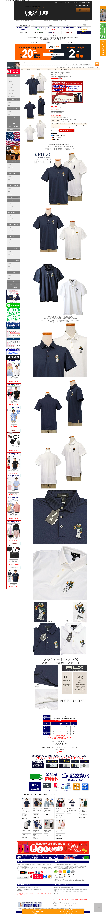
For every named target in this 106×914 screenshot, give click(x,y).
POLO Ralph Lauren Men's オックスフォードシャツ (13, 514)
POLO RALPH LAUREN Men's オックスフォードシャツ (13, 492)
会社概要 (18, 20)
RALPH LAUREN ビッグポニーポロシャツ (13, 470)
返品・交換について (61, 908)
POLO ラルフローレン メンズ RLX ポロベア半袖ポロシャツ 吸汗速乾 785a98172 (83, 811)
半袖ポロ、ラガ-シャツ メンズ (43, 69)
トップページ (23, 69)
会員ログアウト (47, 20)
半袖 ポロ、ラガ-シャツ (31, 69)
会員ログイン (40, 20)
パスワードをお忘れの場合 (85, 64)
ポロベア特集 (11, 90)
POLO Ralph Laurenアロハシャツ (14, 424)
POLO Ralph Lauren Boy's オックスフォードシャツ (13, 377)
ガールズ (10, 87)
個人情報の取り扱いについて (78, 67)
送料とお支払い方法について (63, 67)
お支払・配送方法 (25, 20)
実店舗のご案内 (62, 20)
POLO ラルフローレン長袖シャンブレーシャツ (49, 810)
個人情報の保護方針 (50, 908)
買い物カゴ (55, 20)
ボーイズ (10, 81)
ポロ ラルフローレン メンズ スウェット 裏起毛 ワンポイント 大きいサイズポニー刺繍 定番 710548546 (60, 813)
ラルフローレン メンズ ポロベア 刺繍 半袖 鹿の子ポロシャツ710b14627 (60, 833)
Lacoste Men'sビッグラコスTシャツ (13, 583)
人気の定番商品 (11, 96)
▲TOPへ (98, 907)
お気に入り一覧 (60, 64)
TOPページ (87, 20)
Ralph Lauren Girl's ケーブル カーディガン (13, 538)
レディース (10, 105)
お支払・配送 (27, 908)
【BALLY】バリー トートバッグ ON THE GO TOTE (13, 560)
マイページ (68, 64)
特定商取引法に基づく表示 (93, 67)
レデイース (10, 84)
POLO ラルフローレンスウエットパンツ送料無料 (49, 832)
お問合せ (33, 20)
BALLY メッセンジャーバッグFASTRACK (14, 447)
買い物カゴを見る (77, 908)
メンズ (9, 78)
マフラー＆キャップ (12, 93)
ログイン (75, 64)
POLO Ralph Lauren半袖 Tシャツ (14, 401)
